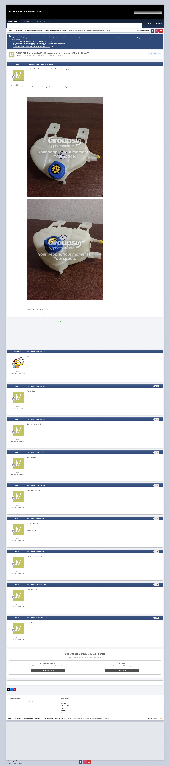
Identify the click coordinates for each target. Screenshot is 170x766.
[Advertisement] (36, 2)
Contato (21, 763)
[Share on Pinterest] (14, 689)
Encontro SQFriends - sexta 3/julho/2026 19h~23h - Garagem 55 (31, 46)
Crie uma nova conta (48, 670)
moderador (17, 39)
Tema (15, 763)
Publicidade (64, 710)
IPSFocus (16, 761)
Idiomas (8, 763)
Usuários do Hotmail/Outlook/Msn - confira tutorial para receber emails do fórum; (35, 41)
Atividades (26, 21)
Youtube (161, 31)
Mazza (20, 55)
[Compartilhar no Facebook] (11, 689)
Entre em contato (65, 713)
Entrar (150, 23)
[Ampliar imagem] (65, 147)
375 (18, 371)
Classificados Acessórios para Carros (51, 55)
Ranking (38, 21)
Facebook (152, 31)
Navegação (14, 21)
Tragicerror (17, 351)
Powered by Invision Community (155, 762)
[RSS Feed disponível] (161, 718)
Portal (47, 21)
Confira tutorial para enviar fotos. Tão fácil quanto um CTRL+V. (30, 45)
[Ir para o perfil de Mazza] (11, 54)
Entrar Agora (122, 670)
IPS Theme (9, 761)
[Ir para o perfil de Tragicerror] (17, 361)
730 (18, 84)
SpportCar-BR (65, 705)
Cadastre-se (158, 23)
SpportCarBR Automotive (68, 708)
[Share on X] (8, 689)
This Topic (153, 13)
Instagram (157, 31)
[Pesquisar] (160, 12)
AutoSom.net (64, 703)
